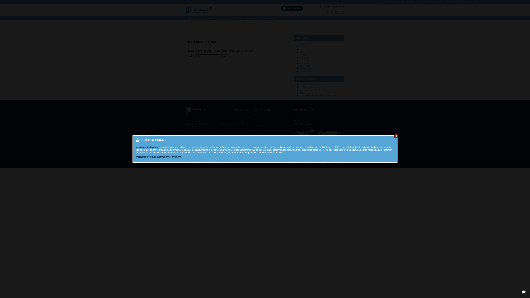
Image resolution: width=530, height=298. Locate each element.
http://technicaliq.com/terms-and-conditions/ (159, 157)
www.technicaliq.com (147, 147)
